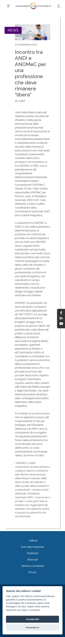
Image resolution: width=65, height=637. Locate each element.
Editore (33, 540)
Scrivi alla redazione (32, 546)
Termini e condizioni (32, 565)
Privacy (32, 572)
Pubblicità (32, 553)
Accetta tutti (32, 619)
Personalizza (32, 627)
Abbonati (32, 559)
